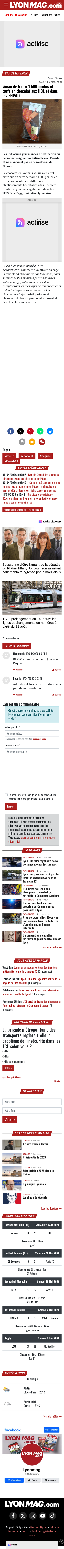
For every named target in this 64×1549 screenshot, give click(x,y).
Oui (7, 1051)
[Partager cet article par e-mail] (32, 441)
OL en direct (28, 885)
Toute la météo (51, 1416)
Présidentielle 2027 (34, 1157)
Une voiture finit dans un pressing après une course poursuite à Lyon (38, 906)
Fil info (34, 15)
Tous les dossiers (50, 1208)
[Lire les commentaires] (42, 441)
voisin (10, 456)
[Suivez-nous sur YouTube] (41, 1518)
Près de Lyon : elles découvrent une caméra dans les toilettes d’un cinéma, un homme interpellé (41, 922)
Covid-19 (12, 461)
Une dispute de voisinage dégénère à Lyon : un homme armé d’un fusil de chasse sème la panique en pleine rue (29, 498)
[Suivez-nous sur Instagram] (32, 1518)
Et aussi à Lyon (16, 73)
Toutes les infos (50, 947)
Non (7, 1056)
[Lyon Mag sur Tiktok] (51, 1518)
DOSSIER (26, 1141)
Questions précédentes (11, 1077)
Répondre (19, 669)
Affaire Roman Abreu (35, 1144)
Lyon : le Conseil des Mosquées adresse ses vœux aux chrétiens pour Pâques (30, 477)
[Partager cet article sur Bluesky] (50, 431)
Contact (26, 1531)
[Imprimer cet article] (22, 441)
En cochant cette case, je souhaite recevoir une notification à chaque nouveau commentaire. (32, 797)
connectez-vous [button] (39, 738)
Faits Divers (28, 858)
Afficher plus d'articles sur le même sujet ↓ (23, 509)
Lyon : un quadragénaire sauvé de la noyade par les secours (41, 862)
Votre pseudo (12, 727)
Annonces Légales (51, 15)
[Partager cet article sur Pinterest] (30, 431)
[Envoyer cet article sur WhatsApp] (40, 431)
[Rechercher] (58, 5)
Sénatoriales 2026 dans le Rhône (38, 1172)
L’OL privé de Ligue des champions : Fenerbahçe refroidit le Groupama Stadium (41, 892)
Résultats (58, 1081)
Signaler (58, 669)
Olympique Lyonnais (34, 1184)
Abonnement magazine (15, 15)
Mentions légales (38, 1527)
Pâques (46, 456)
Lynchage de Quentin (35, 1197)
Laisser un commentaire (17, 646)
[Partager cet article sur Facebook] (10, 431)
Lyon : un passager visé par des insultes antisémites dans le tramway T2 (41, 877)
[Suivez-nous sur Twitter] (22, 1518)
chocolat (27, 456)
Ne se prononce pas (15, 1062)
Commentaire (12, 745)
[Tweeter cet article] (20, 431)
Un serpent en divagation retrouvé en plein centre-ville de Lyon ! (42, 938)
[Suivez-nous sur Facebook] (32, 1456)
